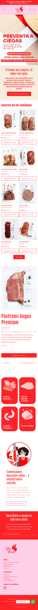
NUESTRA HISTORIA (16, 503)
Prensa (6, 568)
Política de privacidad (15, 601)
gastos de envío (16, 331)
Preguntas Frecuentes (10, 576)
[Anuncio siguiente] (35, 2)
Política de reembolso (14, 604)
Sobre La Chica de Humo (11, 562)
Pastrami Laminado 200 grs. (8, 133)
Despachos (7, 578)
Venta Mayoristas (9, 580)
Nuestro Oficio (8, 564)
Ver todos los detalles (28, 363)
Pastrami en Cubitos (6, 205)
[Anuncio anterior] (3, 2)
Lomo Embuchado (23, 242)
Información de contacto (19, 606)
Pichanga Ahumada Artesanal (9, 169)
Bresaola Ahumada (6, 242)
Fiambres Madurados (7, 398)
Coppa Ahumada (23, 169)
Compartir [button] (6, 363)
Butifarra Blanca (23, 205)
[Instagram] (5, 587)
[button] (3, 10)
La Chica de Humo (17, 599)
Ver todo (19, 257)
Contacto (6, 575)
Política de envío (26, 604)
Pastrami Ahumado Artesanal (24, 399)
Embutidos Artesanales (7, 427)
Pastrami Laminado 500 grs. (26, 133)
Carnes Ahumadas (27, 426)
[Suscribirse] (32, 534)
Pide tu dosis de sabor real (19, 94)
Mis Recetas (7, 566)
